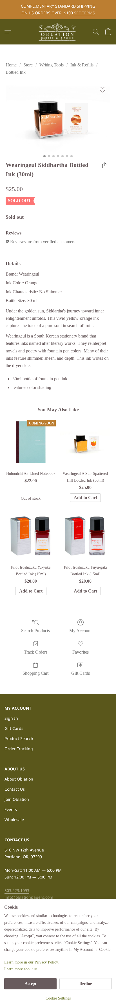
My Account (80, 630)
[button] (58, 31)
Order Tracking (19, 748)
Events (11, 809)
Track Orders (35, 652)
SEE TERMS (84, 12)
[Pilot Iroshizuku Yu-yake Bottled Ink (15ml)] (31, 536)
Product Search (19, 738)
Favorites (80, 652)
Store (28, 64)
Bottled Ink (16, 72)
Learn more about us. (21, 969)
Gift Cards (80, 673)
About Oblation (19, 779)
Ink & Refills (81, 64)
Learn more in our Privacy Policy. (31, 962)
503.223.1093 (17, 890)
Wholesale (14, 819)
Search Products (35, 630)
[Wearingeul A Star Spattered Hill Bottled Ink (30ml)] (85, 442)
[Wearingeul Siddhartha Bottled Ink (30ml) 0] (58, 117)
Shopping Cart (35, 673)
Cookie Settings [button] (58, 998)
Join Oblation (17, 799)
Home (11, 64)
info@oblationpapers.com (29, 897)
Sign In (11, 718)
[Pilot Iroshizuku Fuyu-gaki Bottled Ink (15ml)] (85, 536)
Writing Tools (51, 64)
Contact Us (15, 789)
